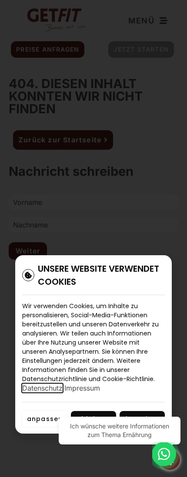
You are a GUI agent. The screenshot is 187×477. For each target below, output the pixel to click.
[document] (93, 238)
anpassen (45, 418)
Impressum (82, 388)
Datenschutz (42, 388)
